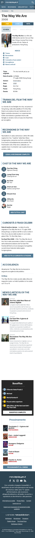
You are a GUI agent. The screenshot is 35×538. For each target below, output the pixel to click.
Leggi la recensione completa (18, 154)
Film (12, 11)
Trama (7, 53)
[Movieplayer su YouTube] (21, 480)
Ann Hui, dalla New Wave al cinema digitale (20, 301)
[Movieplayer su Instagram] (17, 480)
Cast (7, 58)
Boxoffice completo (17, 412)
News (3, 7)
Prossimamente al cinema (17, 467)
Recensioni (12, 7)
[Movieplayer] (17, 477)
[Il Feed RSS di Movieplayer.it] (25, 480)
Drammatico (17, 81)
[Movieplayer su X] (14, 480)
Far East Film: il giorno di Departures (19, 319)
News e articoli (10, 64)
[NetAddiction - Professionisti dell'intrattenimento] (22, 515)
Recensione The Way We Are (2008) (21, 338)
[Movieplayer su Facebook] (10, 480)
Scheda (6, 29)
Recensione (9, 55)
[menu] (2, 2)
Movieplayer (5, 11)
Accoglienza (9, 62)
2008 (15, 83)
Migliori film (22, 7)
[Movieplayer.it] (12, 2)
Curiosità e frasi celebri (13, 60)
